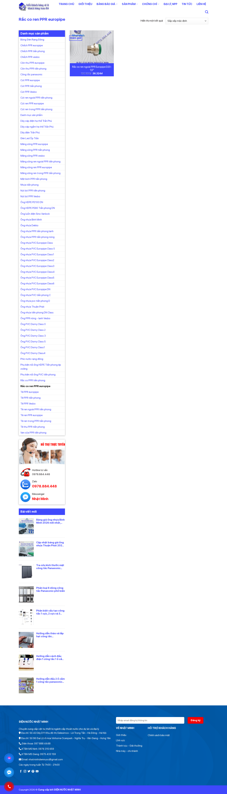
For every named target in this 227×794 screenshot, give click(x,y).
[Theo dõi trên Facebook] (20, 771)
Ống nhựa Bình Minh (31, 219)
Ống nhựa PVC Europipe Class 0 (37, 248)
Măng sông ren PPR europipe (36, 167)
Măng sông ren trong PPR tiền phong (40, 173)
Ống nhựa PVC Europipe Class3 (37, 265)
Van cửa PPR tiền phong (33, 432)
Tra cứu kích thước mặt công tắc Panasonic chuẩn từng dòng (50, 567)
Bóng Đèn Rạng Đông (32, 39)
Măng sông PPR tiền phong (35, 149)
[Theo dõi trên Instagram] (25, 771)
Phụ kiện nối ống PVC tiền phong (38, 374)
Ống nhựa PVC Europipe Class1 (37, 254)
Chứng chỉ (149, 4)
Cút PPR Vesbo (28, 91)
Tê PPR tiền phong (30, 397)
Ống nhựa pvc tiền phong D (35, 300)
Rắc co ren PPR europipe (35, 386)
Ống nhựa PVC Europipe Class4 (37, 271)
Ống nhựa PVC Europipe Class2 (37, 260)
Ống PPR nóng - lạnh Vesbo (35, 318)
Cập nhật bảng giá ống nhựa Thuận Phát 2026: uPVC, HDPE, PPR (50, 544)
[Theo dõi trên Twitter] (29, 771)
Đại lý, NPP (170, 4)
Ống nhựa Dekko (29, 225)
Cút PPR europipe (30, 80)
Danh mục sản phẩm (31, 114)
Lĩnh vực (120, 740)
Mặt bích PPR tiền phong (33, 178)
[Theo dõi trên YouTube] (37, 771)
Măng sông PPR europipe (34, 144)
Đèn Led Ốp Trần (29, 138)
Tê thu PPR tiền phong (32, 426)
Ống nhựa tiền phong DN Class (37, 312)
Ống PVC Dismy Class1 (32, 347)
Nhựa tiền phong (29, 184)
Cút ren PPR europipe (32, 103)
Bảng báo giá (106, 4)
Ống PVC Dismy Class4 (32, 353)
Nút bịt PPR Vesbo (30, 196)
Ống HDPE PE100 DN (31, 202)
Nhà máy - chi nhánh (127, 751)
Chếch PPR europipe (31, 45)
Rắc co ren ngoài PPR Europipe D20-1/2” (92, 68)
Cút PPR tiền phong (31, 85)
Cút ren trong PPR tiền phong (36, 109)
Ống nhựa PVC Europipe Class (36, 242)
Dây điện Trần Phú (30, 132)
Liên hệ (201, 4)
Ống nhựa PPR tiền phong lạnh (37, 231)
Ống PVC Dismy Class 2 (33, 329)
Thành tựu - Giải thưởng (129, 745)
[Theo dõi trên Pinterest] (33, 771)
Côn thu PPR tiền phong (33, 68)
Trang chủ (66, 4)
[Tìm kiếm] (206, 11)
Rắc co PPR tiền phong (32, 380)
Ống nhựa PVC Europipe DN (35, 289)
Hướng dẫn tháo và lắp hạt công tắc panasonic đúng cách (50, 635)
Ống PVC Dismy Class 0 (33, 324)
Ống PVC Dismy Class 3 (33, 335)
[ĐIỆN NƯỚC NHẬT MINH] (34, 7)
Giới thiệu (85, 4)
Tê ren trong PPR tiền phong (35, 420)
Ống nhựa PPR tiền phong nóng (37, 236)
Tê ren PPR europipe (31, 415)
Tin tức (187, 4)
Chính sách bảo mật (159, 735)
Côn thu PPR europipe (32, 62)
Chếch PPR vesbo (30, 56)
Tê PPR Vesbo (28, 403)
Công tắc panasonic (31, 74)
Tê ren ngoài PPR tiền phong (35, 409)
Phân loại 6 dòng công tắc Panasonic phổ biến (50, 589)
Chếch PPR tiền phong (32, 51)
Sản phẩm (129, 4)
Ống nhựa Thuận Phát (32, 306)
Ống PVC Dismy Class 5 (33, 341)
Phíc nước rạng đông (31, 358)
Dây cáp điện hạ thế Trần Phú (36, 120)
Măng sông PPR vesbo (32, 155)
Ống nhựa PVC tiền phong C (35, 294)
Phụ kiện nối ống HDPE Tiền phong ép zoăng (40, 366)
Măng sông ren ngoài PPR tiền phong (40, 161)
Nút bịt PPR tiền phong (32, 190)
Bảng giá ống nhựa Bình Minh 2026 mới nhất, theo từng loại (50, 521)
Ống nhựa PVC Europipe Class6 (37, 283)
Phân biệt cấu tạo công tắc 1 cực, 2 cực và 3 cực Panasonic (50, 612)
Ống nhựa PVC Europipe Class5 (37, 277)
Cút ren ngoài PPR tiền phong (36, 97)
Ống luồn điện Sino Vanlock (35, 213)
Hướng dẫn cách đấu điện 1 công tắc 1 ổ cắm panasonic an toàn (50, 657)
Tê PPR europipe (29, 391)
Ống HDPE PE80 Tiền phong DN (37, 207)
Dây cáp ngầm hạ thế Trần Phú (37, 126)
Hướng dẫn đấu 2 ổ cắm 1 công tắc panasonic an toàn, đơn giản (50, 680)
